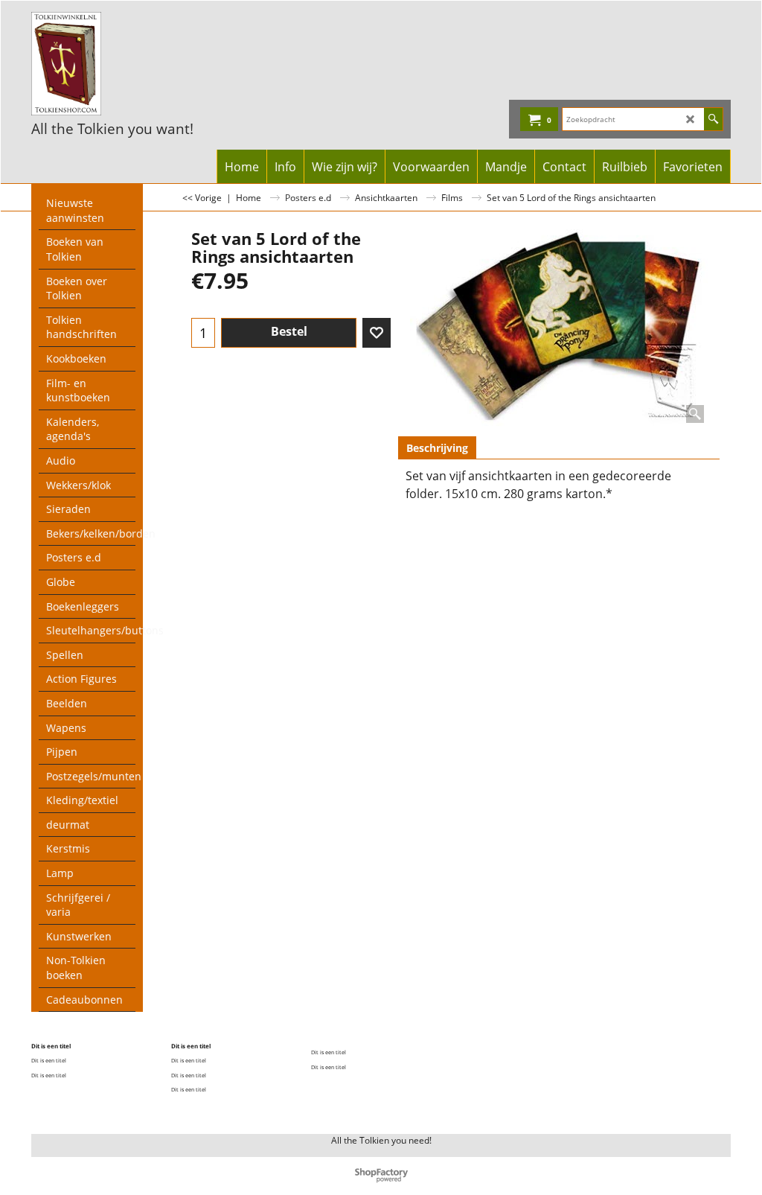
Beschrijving (437, 448)
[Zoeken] (713, 119)
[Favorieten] (376, 333)
